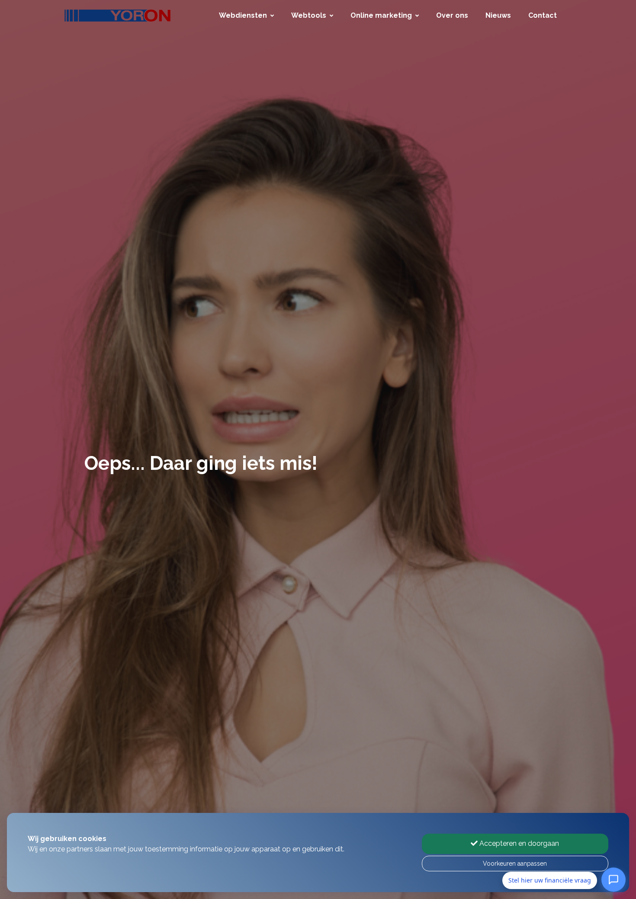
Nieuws (498, 15)
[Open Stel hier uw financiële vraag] (613, 879)
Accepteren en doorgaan (518, 843)
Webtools (308, 15)
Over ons (452, 15)
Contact (542, 15)
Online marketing (381, 15)
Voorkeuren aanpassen (515, 863)
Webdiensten (243, 15)
